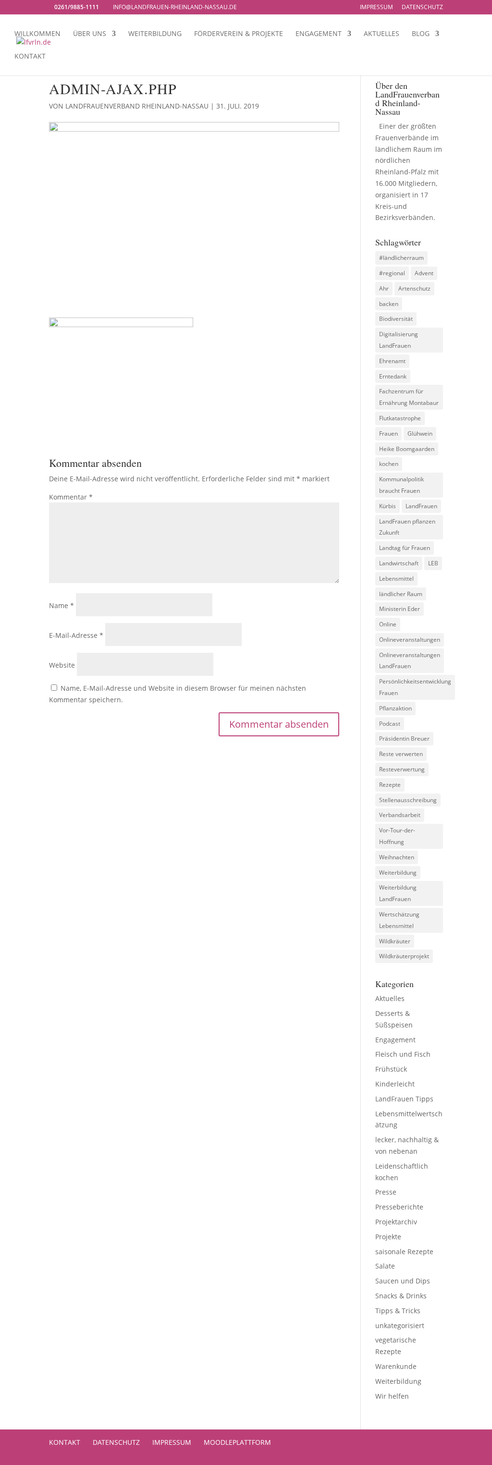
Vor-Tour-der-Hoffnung (397, 836)
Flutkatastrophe (400, 418)
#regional (392, 273)
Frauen (388, 433)
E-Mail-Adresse (76, 635)
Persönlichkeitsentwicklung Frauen (415, 687)
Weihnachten (396, 857)
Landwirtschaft (398, 563)
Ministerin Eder (399, 609)
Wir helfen (392, 1396)
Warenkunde (396, 1366)
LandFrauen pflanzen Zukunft (407, 527)
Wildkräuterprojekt (404, 956)
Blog (421, 34)
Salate (385, 1265)
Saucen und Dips (402, 1280)
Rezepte (390, 785)
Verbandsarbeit (399, 815)
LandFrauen (421, 506)
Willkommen (37, 34)
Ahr (384, 288)
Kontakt (30, 57)
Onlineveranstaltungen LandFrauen (409, 661)
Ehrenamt (392, 361)
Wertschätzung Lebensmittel (399, 920)
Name (61, 605)
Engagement (318, 34)
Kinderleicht (395, 1083)
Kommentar (71, 496)
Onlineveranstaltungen (409, 639)
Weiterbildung (155, 34)
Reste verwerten (401, 754)
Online (387, 624)
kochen (388, 464)
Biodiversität (396, 319)
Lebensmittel (396, 578)
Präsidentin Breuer (404, 738)
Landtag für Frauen (404, 548)
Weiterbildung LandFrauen (398, 893)
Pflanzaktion (395, 708)
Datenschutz (422, 7)
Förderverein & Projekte (238, 34)
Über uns (89, 34)
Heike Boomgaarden (406, 449)
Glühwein (419, 433)
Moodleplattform (237, 1442)
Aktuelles (381, 34)
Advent (424, 273)
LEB (433, 563)
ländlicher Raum (400, 594)
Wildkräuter (394, 941)
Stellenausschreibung (408, 800)
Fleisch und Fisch (402, 1054)
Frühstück (391, 1069)
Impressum (376, 7)
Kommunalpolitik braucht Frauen (401, 485)
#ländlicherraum (401, 258)
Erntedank (392, 376)
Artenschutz (414, 288)
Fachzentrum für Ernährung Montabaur (409, 397)
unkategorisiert (399, 1325)
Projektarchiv (396, 1221)
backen (388, 304)
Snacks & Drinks (401, 1295)
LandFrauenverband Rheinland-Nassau (137, 105)
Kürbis (387, 506)
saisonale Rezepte (404, 1251)
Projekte (388, 1236)
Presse (385, 1191)
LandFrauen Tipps (404, 1098)
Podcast (389, 724)
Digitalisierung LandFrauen (398, 340)
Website (62, 665)
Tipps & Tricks (397, 1310)
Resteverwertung (402, 769)
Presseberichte (399, 1206)
